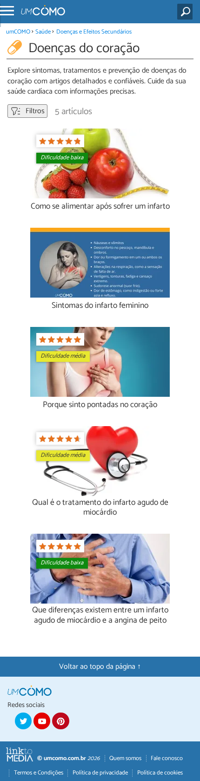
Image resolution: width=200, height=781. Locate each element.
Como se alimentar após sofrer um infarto (100, 206)
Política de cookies (160, 772)
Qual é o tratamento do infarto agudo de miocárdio (100, 507)
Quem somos (125, 758)
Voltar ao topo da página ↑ (100, 666)
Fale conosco (167, 758)
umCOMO (18, 32)
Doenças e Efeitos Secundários (94, 32)
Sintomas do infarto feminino (100, 306)
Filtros (34, 111)
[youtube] (41, 721)
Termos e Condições (38, 772)
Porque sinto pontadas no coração (100, 405)
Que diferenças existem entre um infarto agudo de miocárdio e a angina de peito (100, 615)
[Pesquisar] (187, 12)
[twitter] (23, 721)
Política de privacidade (100, 772)
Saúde (43, 32)
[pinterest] (60, 721)
